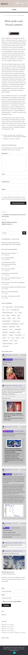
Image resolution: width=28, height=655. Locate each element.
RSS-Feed (4, 614)
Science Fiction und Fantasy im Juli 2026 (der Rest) (14, 287)
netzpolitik (4, 332)
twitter (22, 337)
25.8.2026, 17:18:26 (17, 385)
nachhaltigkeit (18, 329)
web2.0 (15, 340)
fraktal (12, 138)
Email (3, 595)
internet (22, 323)
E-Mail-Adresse (6, 181)
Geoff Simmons (8, 359)
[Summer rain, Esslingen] (8, 624)
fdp (3, 315)
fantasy (20, 312)
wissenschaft (5, 346)
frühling (13, 315)
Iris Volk (7, 527)
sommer (4, 337)
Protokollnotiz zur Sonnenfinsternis (10, 273)
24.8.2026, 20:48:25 (15, 527)
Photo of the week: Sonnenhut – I (9, 253)
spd (9, 337)
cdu (16, 312)
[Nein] (26, 650)
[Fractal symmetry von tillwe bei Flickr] (14, 33)
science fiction (18, 335)
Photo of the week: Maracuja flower (10, 291)
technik (17, 337)
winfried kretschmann (7, 343)
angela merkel (9, 307)
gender (4, 318)
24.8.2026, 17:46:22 (17, 542)
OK (14, 652)
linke (18, 326)
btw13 (7, 309)
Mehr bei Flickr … (6, 638)
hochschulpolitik (6, 321)
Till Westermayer (19, 15)
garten (18, 315)
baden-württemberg (19, 307)
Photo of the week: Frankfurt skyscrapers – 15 (12, 278)
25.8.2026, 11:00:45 (17, 474)
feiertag (6, 138)
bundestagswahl (15, 309)
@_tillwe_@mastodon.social (8, 574)
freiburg (8, 315)
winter (16, 343)
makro (18, 138)
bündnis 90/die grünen (7, 312)
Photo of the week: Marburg (8, 268)
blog (3, 309)
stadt (13, 337)
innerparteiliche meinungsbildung (10, 323)
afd (3, 307)
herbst (18, 318)
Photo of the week (9, 135)
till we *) (21, 3)
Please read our (12, 601)
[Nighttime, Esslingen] (20, 632)
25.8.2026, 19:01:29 (18, 359)
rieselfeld (11, 335)
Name (3, 174)
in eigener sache (16, 321)
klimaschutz (12, 326)
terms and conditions (16, 601)
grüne (14, 318)
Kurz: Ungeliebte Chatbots (8, 257)
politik (18, 332)
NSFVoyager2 (8, 474)
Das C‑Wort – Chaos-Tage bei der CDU (11, 296)
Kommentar (5, 153)
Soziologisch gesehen (19, 136)
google (9, 318)
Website (3, 189)
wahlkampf (5, 340)
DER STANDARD (9, 431)
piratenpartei (12, 332)
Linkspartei (5, 329)
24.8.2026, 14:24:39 (17, 551)
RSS (7, 581)
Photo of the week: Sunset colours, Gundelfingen (13, 282)
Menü (14, 9)
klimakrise (4, 326)
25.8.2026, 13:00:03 (19, 431)
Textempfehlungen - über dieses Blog (10, 239)
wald (11, 340)
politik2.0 (4, 335)
